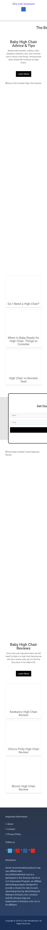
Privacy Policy (14, 834)
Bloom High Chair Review (23, 787)
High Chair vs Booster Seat (23, 379)
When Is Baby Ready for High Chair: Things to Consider (23, 341)
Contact (11, 829)
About (10, 824)
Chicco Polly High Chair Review (23, 750)
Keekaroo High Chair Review (23, 713)
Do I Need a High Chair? (23, 304)
